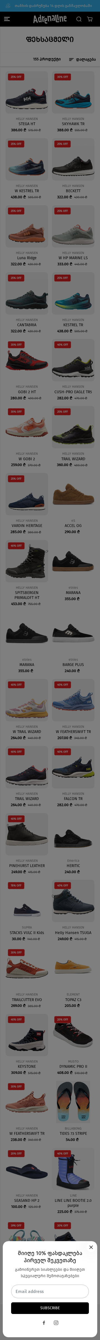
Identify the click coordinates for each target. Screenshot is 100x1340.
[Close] (91, 1247)
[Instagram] (56, 1323)
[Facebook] (44, 1323)
